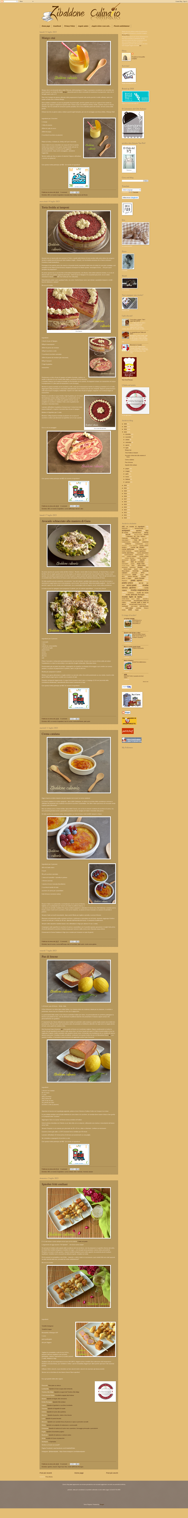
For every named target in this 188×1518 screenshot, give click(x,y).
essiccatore (125, 563)
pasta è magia (126, 578)
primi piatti (131, 585)
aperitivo (50, 1466)
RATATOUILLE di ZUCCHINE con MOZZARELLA (136, 622)
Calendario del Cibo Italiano (136, 536)
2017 (125, 499)
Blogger (102, 1504)
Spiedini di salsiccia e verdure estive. (60, 1435)
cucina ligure (142, 549)
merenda (79, 1171)
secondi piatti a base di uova (137, 604)
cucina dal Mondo (83, 195)
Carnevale (125, 538)
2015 (125, 504)
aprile (127, 474)
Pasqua (143, 576)
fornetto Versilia (125, 565)
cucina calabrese (133, 545)
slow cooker (134, 606)
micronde (134, 573)
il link (55, 276)
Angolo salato (83, 26)
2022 (125, 485)
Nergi (141, 574)
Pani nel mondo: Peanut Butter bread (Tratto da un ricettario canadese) (139, 636)
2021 (125, 488)
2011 (125, 515)
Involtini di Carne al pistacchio (55, 1438)
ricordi (133, 598)
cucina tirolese (144, 556)
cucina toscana (129, 558)
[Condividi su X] (75, 192)
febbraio (127, 479)
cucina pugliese (129, 554)
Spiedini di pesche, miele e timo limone (59, 1415)
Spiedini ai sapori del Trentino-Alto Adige (66, 1392)
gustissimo (125, 567)
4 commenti (63, 506)
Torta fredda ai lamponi (55, 207)
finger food (61, 1466)
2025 (125, 426)
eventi (132, 563)
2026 (125, 424)
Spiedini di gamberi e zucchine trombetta (59, 1405)
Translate (135, 192)
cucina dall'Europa (69, 508)
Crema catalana (51, 734)
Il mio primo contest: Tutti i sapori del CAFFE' (137, 320)
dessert (77, 508)
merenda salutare (88, 1171)
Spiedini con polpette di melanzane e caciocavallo (62, 1425)
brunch (55, 1466)
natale (134, 574)
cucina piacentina (127, 553)
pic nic (141, 583)
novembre (128, 437)
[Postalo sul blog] (73, 192)
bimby (75, 195)
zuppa (136, 610)
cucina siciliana (68, 1171)
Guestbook (57, 26)
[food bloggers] (131, 742)
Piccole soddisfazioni (121, 26)
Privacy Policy (69, 26)
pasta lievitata (139, 578)
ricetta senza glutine (90, 944)
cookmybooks (139, 543)
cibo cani (144, 538)
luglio (127, 447)
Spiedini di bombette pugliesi (55, 1431)
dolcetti (142, 560)
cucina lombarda (126, 551)
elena (51, 192)
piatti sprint (87, 721)
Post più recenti (46, 1473)
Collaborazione (126, 542)
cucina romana (139, 554)
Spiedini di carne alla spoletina (56, 1412)
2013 (125, 510)
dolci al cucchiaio (72, 944)
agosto (127, 445)
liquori (135, 569)
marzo (127, 476)
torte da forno (144, 606)
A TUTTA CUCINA (129, 619)
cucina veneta (142, 558)
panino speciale (132, 576)
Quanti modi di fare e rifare (132, 633)
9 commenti (63, 1464)
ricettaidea (131, 592)
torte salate (129, 608)
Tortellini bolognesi (47, 1326)
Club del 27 (139, 540)
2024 (125, 429)
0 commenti (63, 718)
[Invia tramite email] (71, 192)
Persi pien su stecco (54, 1385)
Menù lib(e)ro (125, 571)
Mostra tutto (145, 681)
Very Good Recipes (127, 380)
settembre (128, 442)
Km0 (147, 567)
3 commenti (63, 192)
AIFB (125, 674)
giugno (127, 468)
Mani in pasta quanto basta (132, 646)
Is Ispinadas (52, 1441)
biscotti (128, 534)
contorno (128, 544)
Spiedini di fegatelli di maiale (56, 1408)
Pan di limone (50, 956)
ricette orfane (125, 598)
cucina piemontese (142, 553)
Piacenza (124, 580)
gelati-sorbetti (142, 565)
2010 (125, 518)
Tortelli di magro (47, 1329)
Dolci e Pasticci (128, 660)
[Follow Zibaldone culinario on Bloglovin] (130, 198)
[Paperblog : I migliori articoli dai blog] (127, 688)
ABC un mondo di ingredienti (55, 195)
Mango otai (48, 38)
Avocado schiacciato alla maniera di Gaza (66, 521)
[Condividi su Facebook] (76, 192)
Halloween (133, 567)
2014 (125, 507)
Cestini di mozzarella (138, 648)
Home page (46, 26)
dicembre (128, 434)
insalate (140, 567)
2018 (125, 496)
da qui (65, 92)
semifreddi (125, 606)
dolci (81, 508)
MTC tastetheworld (126, 574)
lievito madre (127, 569)
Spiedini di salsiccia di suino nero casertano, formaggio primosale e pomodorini (73, 1428)
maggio (127, 471)
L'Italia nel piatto (82, 1241)
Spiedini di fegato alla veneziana (57, 1398)
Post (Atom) (49, 1477)
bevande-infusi (68, 195)
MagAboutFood (143, 569)
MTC (142, 573)
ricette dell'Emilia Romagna (75, 1466)
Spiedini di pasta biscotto (53, 1418)
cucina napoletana (140, 551)
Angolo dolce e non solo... (100, 26)
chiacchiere (134, 538)
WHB (130, 610)
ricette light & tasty (132, 597)
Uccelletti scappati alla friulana (64, 1395)
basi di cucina (68, 721)
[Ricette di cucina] (128, 733)
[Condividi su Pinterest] (78, 192)
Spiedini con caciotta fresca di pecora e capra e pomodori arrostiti (68, 1422)
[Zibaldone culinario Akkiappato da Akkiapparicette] (129, 724)
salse (138, 599)
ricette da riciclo (142, 592)
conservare (136, 542)
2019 (125, 493)
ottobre (127, 439)
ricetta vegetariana (139, 590)
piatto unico (127, 583)
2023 (125, 432)
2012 (125, 512)
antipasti (126, 530)
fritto (66, 1466)
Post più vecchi (112, 1473)
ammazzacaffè (139, 528)
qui (62, 1029)
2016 (125, 501)
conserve (145, 542)
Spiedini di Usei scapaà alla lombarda (61, 1389)
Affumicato (124, 528)
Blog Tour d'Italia (138, 534)
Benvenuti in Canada (136, 345)
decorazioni (125, 560)
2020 (125, 491)
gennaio (127, 482)
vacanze (138, 608)
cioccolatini (125, 540)
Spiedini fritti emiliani (55, 1184)
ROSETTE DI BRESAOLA (139, 662)
